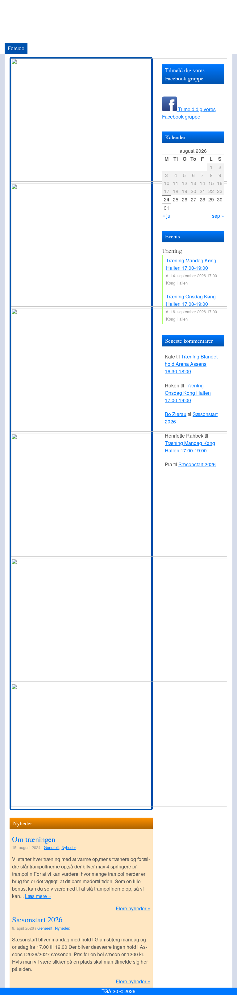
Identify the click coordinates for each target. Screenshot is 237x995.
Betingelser (118, 48)
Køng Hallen (177, 283)
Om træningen (33, 839)
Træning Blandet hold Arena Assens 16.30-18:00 (191, 364)
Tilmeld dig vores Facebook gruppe (189, 113)
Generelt (51, 847)
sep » (218, 215)
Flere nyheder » (133, 908)
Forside (16, 48)
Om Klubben (44, 48)
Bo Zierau (175, 414)
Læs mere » (38, 896)
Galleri (92, 48)
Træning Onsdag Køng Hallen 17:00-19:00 (191, 300)
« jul (167, 215)
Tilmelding (148, 48)
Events (71, 48)
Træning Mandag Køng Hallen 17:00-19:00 (191, 264)
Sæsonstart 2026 (37, 919)
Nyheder (68, 847)
